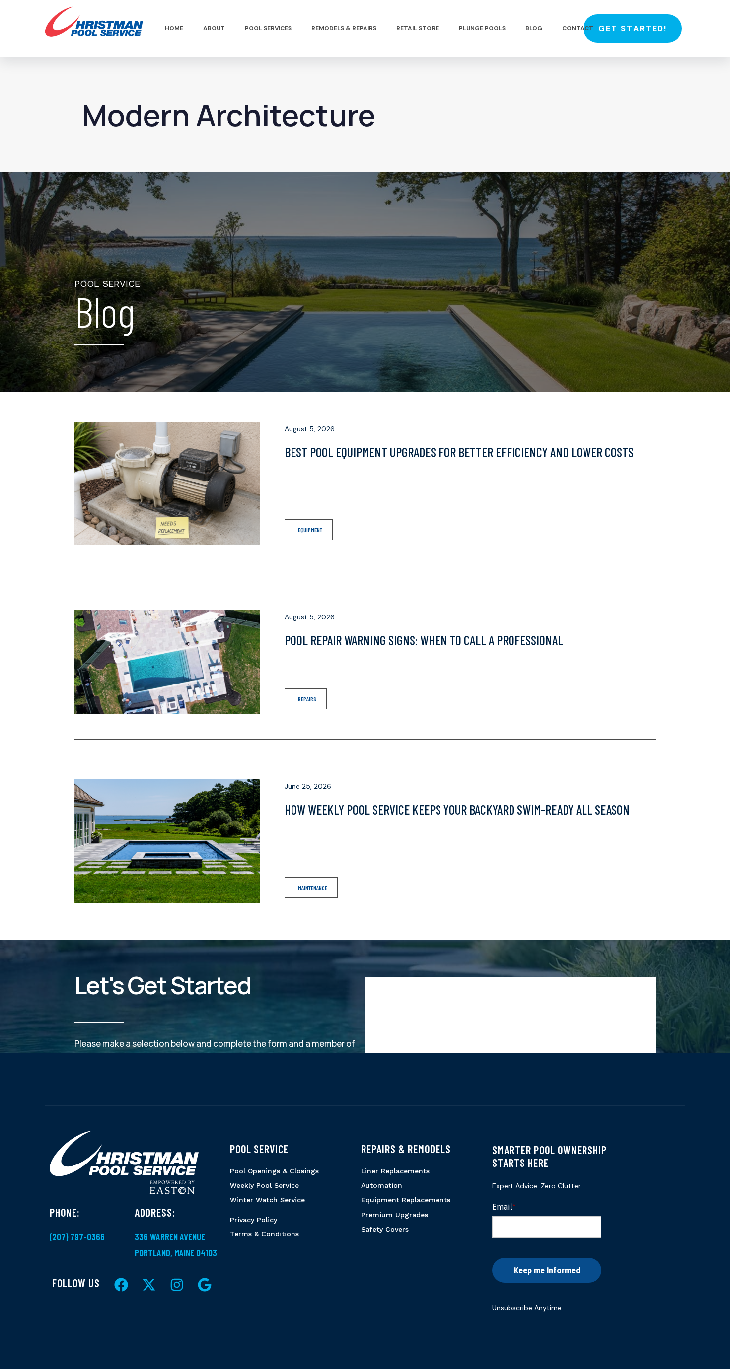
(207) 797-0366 (77, 1236)
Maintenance (312, 887)
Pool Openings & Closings (274, 1171)
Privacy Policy (253, 1220)
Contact (577, 28)
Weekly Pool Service (264, 1185)
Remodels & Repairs (343, 28)
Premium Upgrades (394, 1215)
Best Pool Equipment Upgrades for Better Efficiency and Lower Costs (459, 452)
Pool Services (268, 28)
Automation (381, 1185)
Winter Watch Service (267, 1200)
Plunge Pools (482, 28)
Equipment (310, 529)
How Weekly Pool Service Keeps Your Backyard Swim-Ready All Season (457, 809)
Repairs (307, 698)
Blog (533, 28)
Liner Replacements (395, 1171)
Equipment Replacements (405, 1200)
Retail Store (417, 28)
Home (174, 28)
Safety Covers (385, 1229)
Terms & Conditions (264, 1234)
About (214, 28)
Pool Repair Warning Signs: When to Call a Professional (424, 640)
